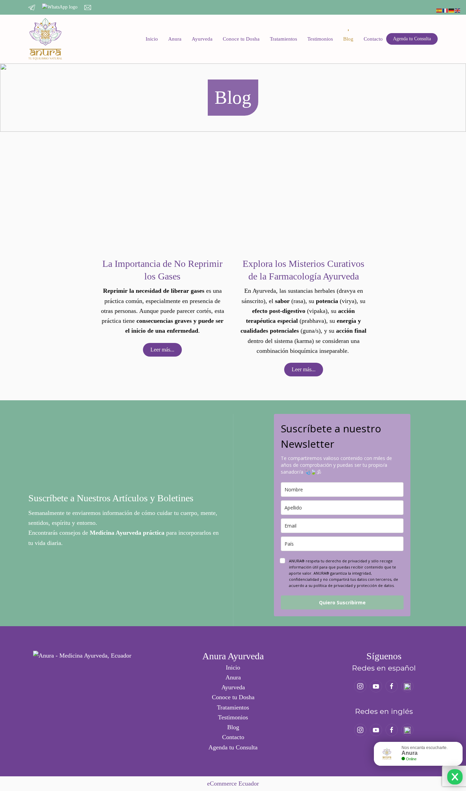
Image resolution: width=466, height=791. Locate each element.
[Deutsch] (452, 9)
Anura (174, 39)
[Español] (439, 9)
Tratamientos (283, 39)
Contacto (373, 39)
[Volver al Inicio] (45, 39)
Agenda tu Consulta (412, 38)
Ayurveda (202, 39)
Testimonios (320, 39)
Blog (348, 39)
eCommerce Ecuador (233, 783)
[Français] (445, 9)
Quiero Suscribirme (342, 602)
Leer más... (162, 350)
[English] (458, 9)
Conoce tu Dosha (241, 39)
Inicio (152, 39)
